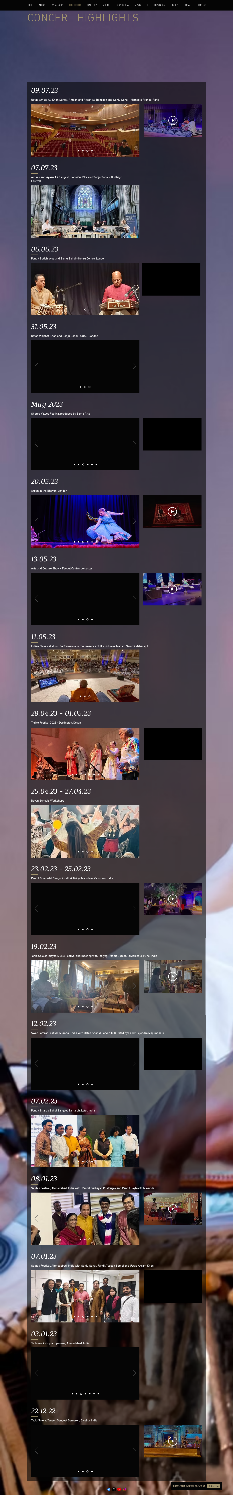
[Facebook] (109, 1489)
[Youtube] (119, 1489)
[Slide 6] (85, 310)
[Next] (134, 130)
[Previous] (36, 130)
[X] (114, 1489)
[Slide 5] (85, 387)
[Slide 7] (72, 774)
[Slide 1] (79, 151)
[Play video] (172, 120)
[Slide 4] (92, 150)
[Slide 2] (83, 150)
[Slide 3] (87, 150)
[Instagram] (124, 1489)
